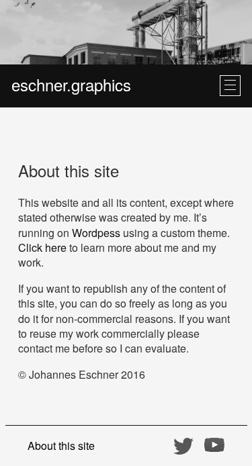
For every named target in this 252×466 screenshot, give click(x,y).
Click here (42, 247)
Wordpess (96, 232)
